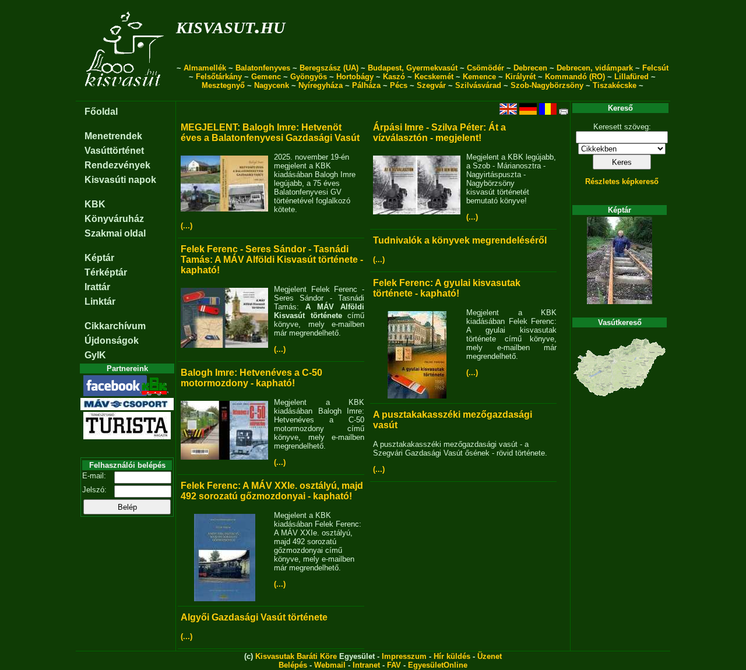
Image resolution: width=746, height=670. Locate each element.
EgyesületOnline (437, 665)
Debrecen (530, 68)
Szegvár (431, 85)
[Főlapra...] (126, 94)
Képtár (99, 258)
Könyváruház (114, 219)
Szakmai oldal (115, 233)
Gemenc (266, 76)
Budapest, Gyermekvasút (413, 68)
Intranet (366, 665)
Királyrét (520, 76)
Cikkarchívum (115, 326)
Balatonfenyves (262, 68)
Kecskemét (433, 76)
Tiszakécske (614, 85)
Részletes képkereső (622, 181)
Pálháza (366, 85)
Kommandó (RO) (575, 76)
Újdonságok (112, 340)
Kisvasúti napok (120, 180)
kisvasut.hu (230, 25)
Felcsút (655, 68)
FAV (394, 665)
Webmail (330, 665)
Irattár (97, 287)
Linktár (100, 301)
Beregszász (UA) (329, 68)
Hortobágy (355, 76)
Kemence (479, 76)
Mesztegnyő (223, 85)
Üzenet (489, 656)
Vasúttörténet (114, 151)
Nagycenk (271, 85)
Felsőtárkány (219, 76)
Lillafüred (631, 76)
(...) (186, 225)
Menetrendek (113, 136)
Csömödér (485, 68)
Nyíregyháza (320, 85)
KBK (95, 204)
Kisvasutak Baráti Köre (296, 656)
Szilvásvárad (478, 85)
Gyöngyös (308, 76)
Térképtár (106, 272)
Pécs (398, 85)
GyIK (95, 355)
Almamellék (205, 68)
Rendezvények (117, 165)
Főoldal (101, 112)
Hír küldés (452, 656)
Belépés (293, 665)
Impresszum (404, 656)
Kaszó (394, 76)
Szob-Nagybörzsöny (547, 85)
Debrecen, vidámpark (595, 68)
